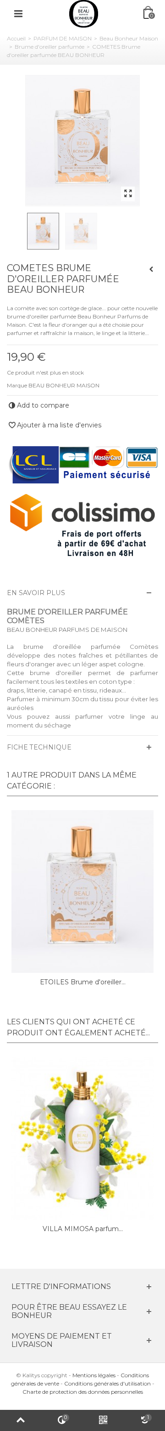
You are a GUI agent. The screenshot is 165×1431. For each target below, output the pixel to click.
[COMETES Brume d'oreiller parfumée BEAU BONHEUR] (82, 140)
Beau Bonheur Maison (128, 38)
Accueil (16, 38)
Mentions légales (94, 1375)
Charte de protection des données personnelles (82, 1391)
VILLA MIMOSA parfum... (83, 1229)
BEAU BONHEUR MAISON (63, 385)
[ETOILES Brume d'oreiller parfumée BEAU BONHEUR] (82, 891)
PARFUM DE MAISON (62, 38)
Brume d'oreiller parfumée (49, 46)
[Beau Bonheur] (83, 13)
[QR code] (103, 1420)
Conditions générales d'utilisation (107, 1383)
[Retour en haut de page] (20, 1420)
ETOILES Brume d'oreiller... (83, 982)
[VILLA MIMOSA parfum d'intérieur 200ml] (82, 1138)
